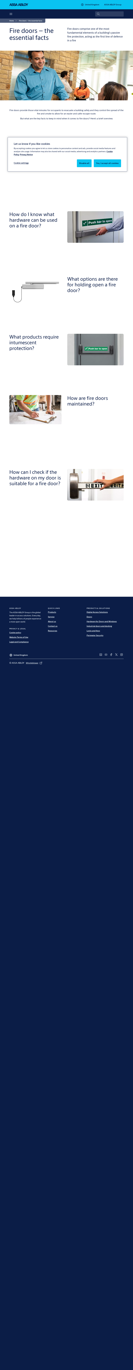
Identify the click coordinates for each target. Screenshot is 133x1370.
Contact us (52, 626)
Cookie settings (21, 163)
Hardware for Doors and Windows (102, 621)
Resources (52, 631)
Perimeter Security (95, 635)
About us (52, 621)
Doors (89, 617)
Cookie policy (15, 632)
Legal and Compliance (19, 642)
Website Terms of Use (18, 637)
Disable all (84, 163)
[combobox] (109, 14)
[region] (67, 154)
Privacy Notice (26, 154)
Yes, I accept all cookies (107, 163)
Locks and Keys (93, 631)
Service (51, 617)
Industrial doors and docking (99, 626)
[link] (13, 20)
